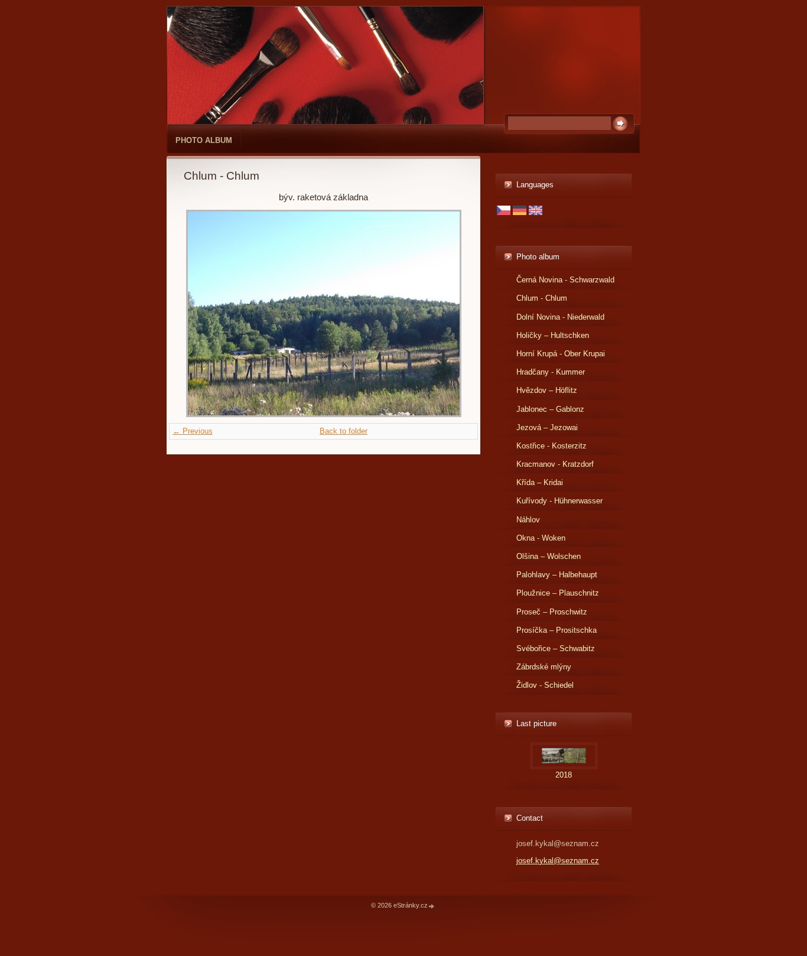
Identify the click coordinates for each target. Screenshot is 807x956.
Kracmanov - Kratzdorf (555, 464)
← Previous (193, 431)
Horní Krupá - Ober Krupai (560, 353)
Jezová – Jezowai (547, 427)
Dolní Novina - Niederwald (560, 317)
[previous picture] (203, 313)
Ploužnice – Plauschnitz (557, 592)
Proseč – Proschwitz (551, 611)
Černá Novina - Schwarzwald (565, 279)
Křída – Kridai (539, 482)
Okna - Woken (540, 538)
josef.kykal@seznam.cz (557, 860)
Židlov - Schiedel (545, 685)
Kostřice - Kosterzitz (551, 445)
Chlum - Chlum (541, 298)
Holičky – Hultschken (552, 335)
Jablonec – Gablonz (550, 409)
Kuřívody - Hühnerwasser (559, 500)
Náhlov (528, 519)
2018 (563, 774)
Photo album (203, 140)
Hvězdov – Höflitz (546, 390)
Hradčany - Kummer (550, 372)
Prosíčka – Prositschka (556, 630)
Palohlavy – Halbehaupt (556, 574)
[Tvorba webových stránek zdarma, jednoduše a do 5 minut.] (432, 906)
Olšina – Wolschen (548, 556)
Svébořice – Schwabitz (555, 648)
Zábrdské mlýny (543, 666)
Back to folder (343, 431)
